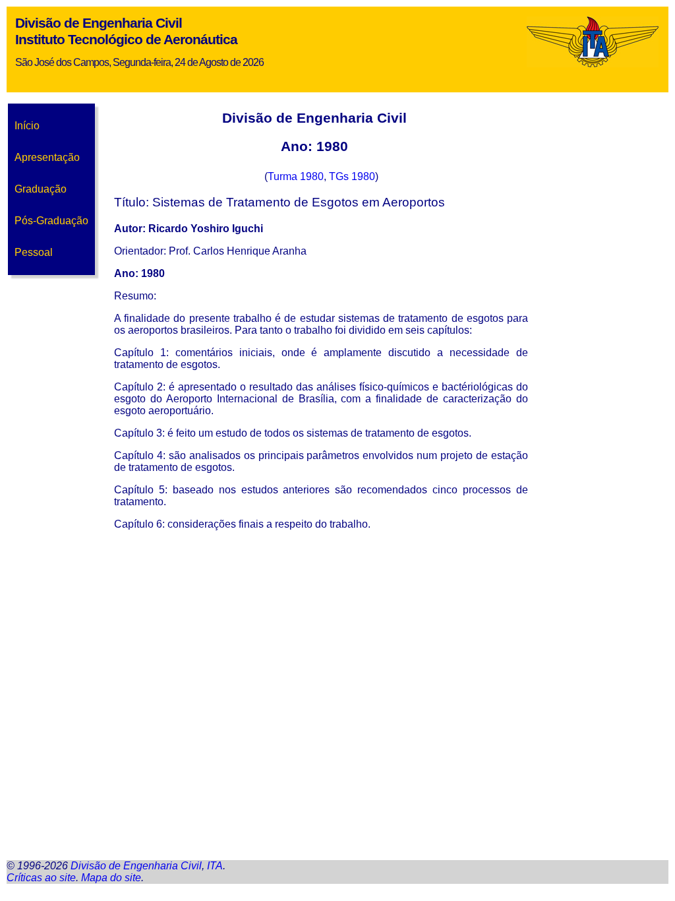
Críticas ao (41, 877)
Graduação (41, 189)
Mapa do (111, 877)
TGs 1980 (352, 176)
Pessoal (34, 252)
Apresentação (47, 157)
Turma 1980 (296, 176)
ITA (215, 865)
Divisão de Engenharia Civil (98, 23)
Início (27, 125)
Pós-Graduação (51, 220)
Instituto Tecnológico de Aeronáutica (126, 39)
